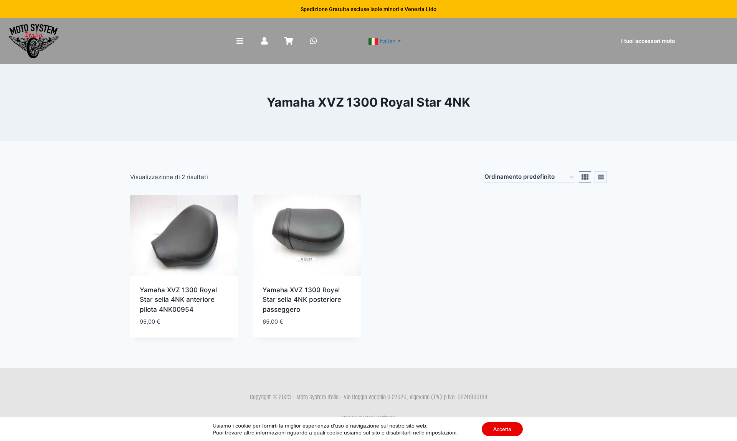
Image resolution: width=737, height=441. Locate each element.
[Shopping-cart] (289, 41)
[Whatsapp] (313, 41)
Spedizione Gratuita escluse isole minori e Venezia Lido (368, 9)
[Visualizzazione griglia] (585, 177)
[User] (264, 41)
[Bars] (240, 41)
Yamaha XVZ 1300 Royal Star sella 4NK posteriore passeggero (302, 299)
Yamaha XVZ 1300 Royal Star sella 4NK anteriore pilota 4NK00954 (178, 299)
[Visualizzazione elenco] (601, 177)
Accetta (502, 429)
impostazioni (441, 432)
